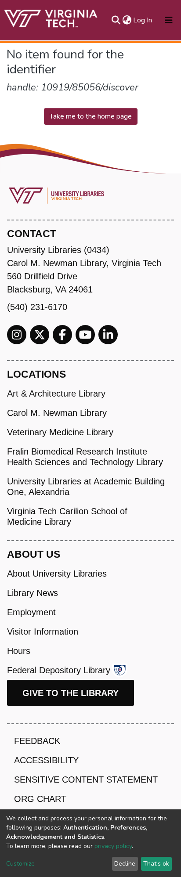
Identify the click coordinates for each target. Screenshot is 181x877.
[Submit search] (115, 20)
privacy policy (113, 846)
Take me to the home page (91, 116)
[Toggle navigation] (168, 20)
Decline (124, 863)
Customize (20, 863)
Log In (143, 20)
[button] (126, 20)
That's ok (156, 863)
